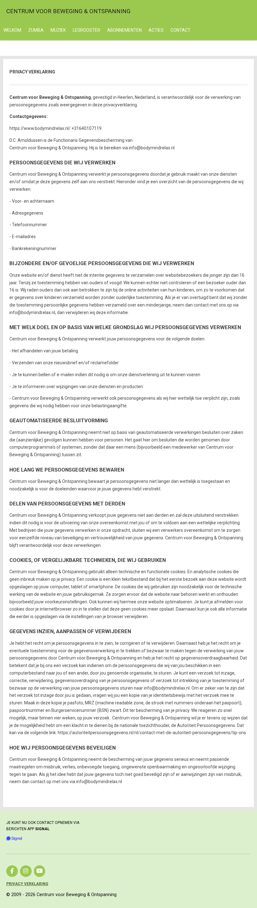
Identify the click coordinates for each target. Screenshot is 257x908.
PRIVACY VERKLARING (27, 884)
